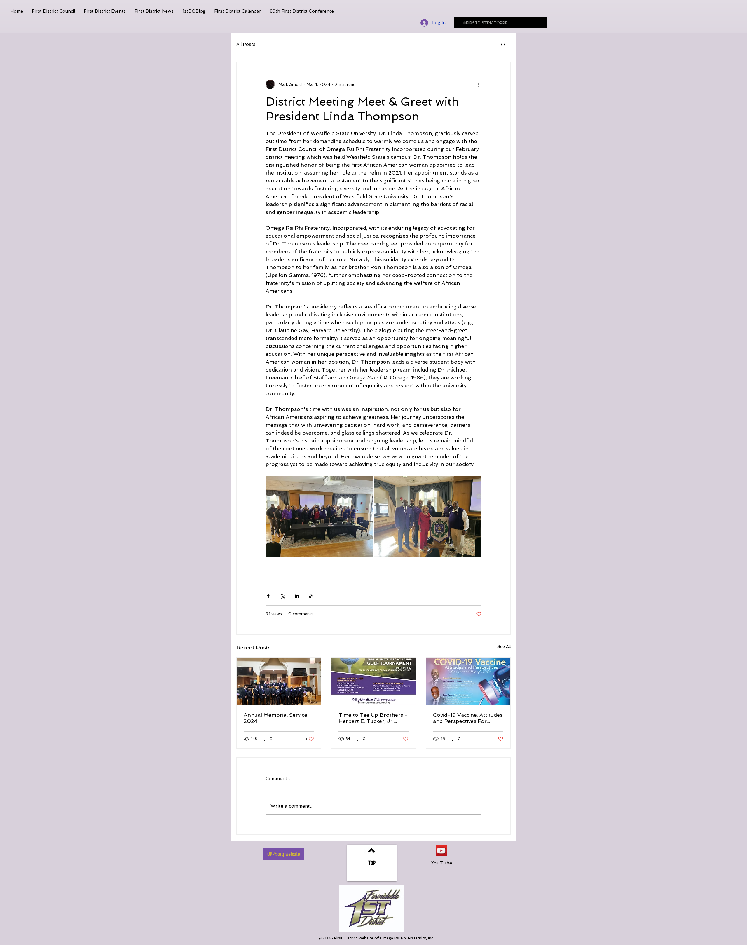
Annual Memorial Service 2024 (275, 718)
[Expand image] (319, 516)
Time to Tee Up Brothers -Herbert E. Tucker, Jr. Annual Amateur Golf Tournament (372, 718)
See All (504, 646)
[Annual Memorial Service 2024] (279, 681)
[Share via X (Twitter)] (282, 596)
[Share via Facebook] (268, 596)
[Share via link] (311, 596)
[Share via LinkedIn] (297, 596)
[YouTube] (441, 850)
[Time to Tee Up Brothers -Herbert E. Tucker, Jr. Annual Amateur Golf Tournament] (373, 681)
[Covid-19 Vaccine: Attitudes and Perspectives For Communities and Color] (468, 681)
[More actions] (477, 84)
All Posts (245, 44)
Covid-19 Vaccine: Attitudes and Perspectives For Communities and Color (467, 718)
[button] (503, 44)
